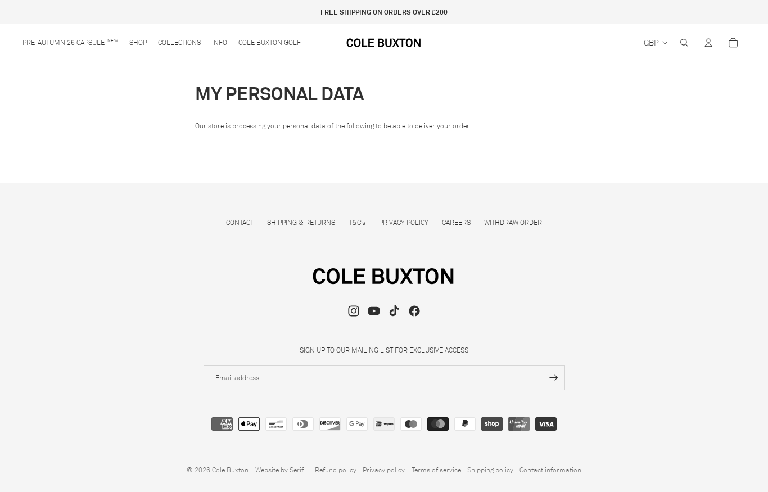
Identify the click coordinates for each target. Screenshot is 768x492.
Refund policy (335, 470)
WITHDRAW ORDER (513, 222)
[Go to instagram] (353, 311)
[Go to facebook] (414, 311)
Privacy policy (384, 470)
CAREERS (456, 222)
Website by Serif (279, 470)
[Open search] (684, 42)
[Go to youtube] (374, 311)
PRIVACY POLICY (403, 222)
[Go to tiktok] (394, 311)
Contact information (550, 470)
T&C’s (357, 222)
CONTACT (240, 222)
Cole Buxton (230, 470)
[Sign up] (554, 378)
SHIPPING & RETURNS (301, 222)
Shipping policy (490, 470)
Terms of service (436, 470)
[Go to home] (384, 43)
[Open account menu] (708, 42)
